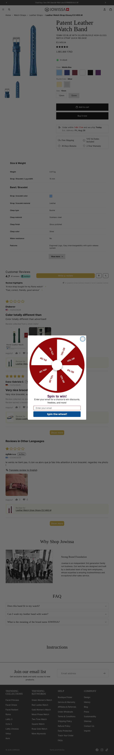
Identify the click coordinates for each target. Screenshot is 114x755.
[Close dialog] (82, 339)
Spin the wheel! (57, 414)
